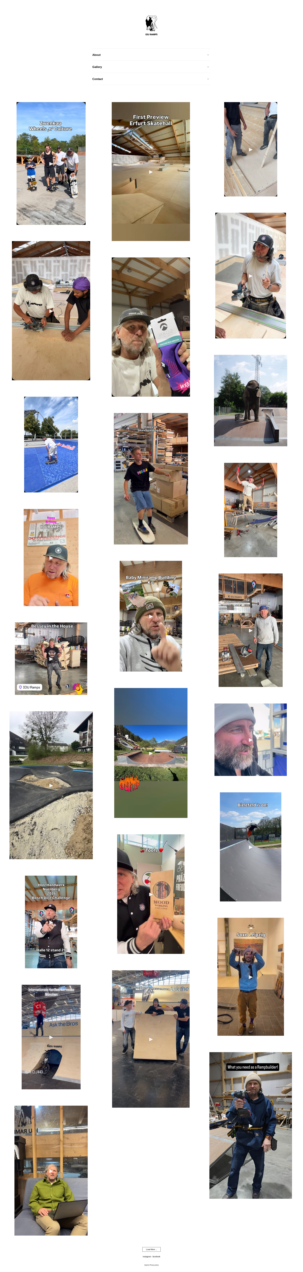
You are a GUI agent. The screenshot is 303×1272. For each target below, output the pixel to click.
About (96, 54)
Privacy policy (154, 1265)
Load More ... (151, 1249)
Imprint (146, 1265)
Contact (97, 79)
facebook (156, 1257)
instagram (147, 1257)
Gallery (97, 67)
